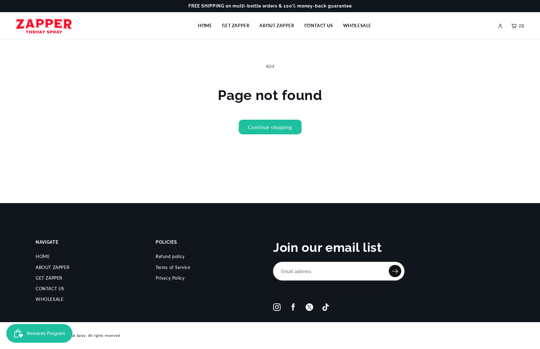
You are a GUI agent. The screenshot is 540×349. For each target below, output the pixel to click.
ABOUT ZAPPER (276, 25)
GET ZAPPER (235, 25)
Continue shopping (270, 127)
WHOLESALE (357, 25)
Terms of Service (173, 267)
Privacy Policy (170, 278)
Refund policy (170, 256)
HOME (205, 25)
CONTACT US (318, 25)
